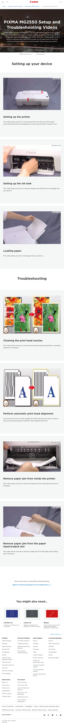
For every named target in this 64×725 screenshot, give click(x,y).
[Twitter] (56, 715)
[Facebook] (44, 715)
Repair (46, 623)
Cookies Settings (53, 710)
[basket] (2, 2)
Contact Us (8, 623)
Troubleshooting (40, 54)
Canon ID (27, 623)
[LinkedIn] (52, 715)
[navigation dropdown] (60, 2)
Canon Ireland (6, 714)
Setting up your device (25, 54)
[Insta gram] (48, 715)
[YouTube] (61, 715)
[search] (7, 2)
